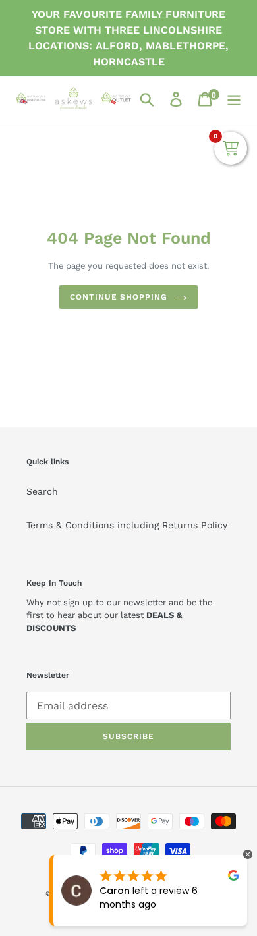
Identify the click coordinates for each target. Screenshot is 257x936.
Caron (115, 890)
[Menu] (233, 99)
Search (42, 491)
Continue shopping (118, 297)
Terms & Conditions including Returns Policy (126, 525)
